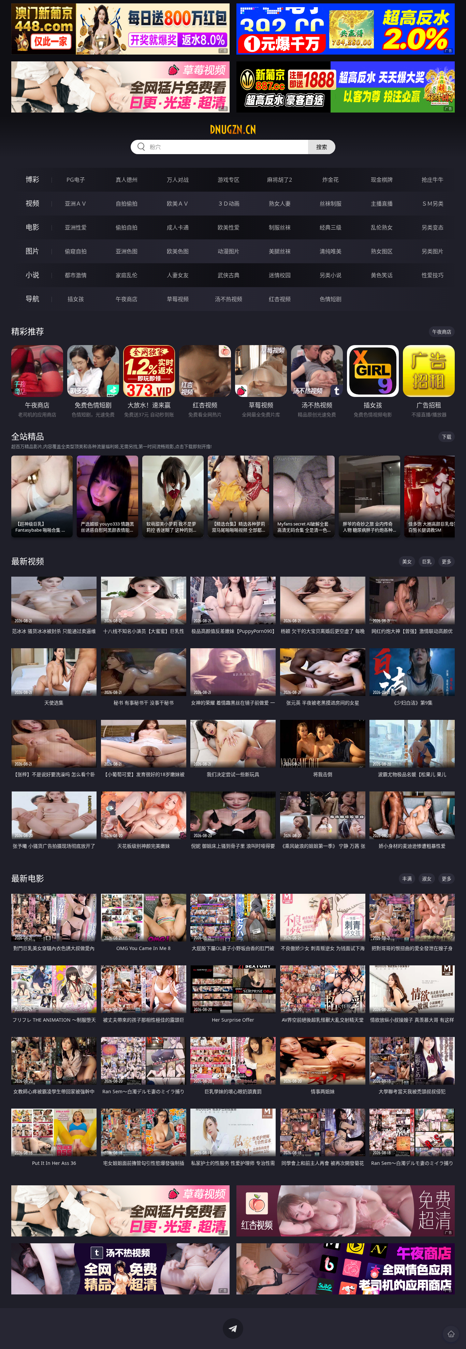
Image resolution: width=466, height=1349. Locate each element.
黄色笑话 (382, 275)
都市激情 (76, 275)
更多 (446, 561)
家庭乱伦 (126, 275)
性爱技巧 (432, 275)
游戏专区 (228, 179)
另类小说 (330, 275)
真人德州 (126, 179)
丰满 (407, 878)
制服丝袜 (280, 227)
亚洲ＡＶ (76, 203)
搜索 (321, 147)
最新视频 (27, 561)
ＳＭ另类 (432, 203)
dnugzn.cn (233, 129)
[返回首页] (451, 1334)
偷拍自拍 (126, 227)
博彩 (32, 179)
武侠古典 (228, 275)
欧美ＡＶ (178, 203)
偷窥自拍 (76, 251)
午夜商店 (126, 299)
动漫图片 (228, 251)
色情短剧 (330, 299)
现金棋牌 (382, 179)
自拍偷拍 (126, 203)
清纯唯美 (330, 251)
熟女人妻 (280, 203)
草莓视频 (178, 299)
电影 (32, 227)
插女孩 (76, 299)
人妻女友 (178, 275)
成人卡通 (178, 227)
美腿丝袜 (280, 251)
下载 (446, 436)
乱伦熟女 (382, 227)
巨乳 (427, 561)
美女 (407, 561)
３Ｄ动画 (228, 203)
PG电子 (76, 179)
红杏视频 (280, 299)
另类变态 (432, 227)
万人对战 (178, 179)
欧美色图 (178, 251)
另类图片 (432, 251)
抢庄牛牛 (432, 179)
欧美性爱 (228, 227)
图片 (32, 251)
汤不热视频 (228, 299)
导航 (32, 298)
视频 (32, 203)
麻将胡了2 (279, 179)
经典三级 (330, 227)
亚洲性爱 (76, 227)
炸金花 (330, 179)
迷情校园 (280, 275)
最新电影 (27, 878)
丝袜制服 (330, 203)
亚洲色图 (126, 251)
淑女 (427, 878)
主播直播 (382, 203)
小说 (32, 275)
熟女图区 (382, 251)
